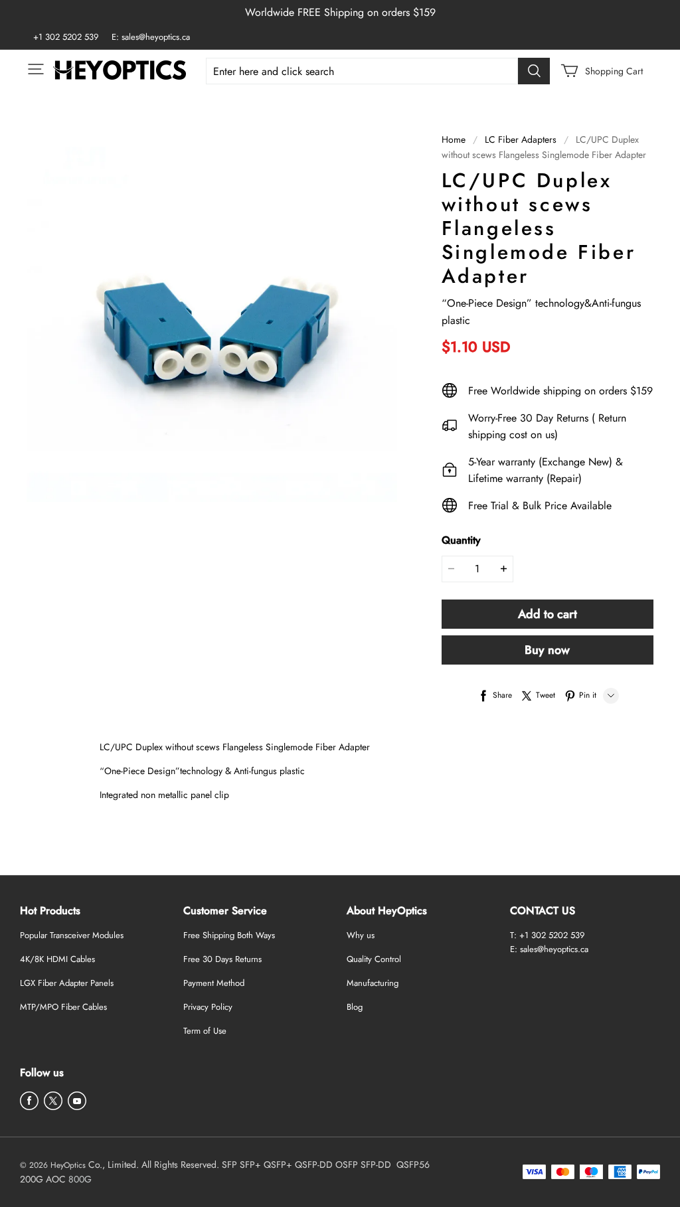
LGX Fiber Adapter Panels (67, 983)
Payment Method (213, 983)
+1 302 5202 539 (65, 37)
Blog (355, 1007)
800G (80, 1179)
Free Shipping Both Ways (229, 935)
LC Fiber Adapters (520, 139)
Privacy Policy (207, 1007)
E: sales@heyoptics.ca (151, 37)
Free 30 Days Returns (222, 959)
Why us (361, 935)
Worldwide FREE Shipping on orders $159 (340, 12)
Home (454, 139)
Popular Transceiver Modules (72, 935)
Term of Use (204, 1030)
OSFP (346, 1164)
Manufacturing (372, 983)
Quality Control (374, 959)
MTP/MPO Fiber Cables (63, 1007)
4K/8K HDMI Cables (57, 959)
